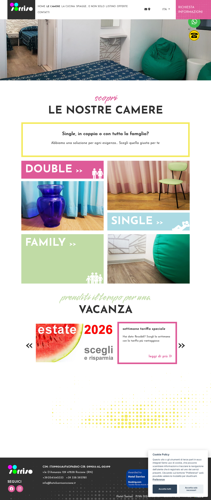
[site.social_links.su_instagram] (19, 488)
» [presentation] (181, 345)
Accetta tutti (165, 489)
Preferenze (159, 479)
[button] (146, 9)
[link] (149, 9)
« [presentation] (29, 345)
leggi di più (159, 356)
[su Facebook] (11, 488)
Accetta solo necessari (191, 488)
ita (165, 9)
